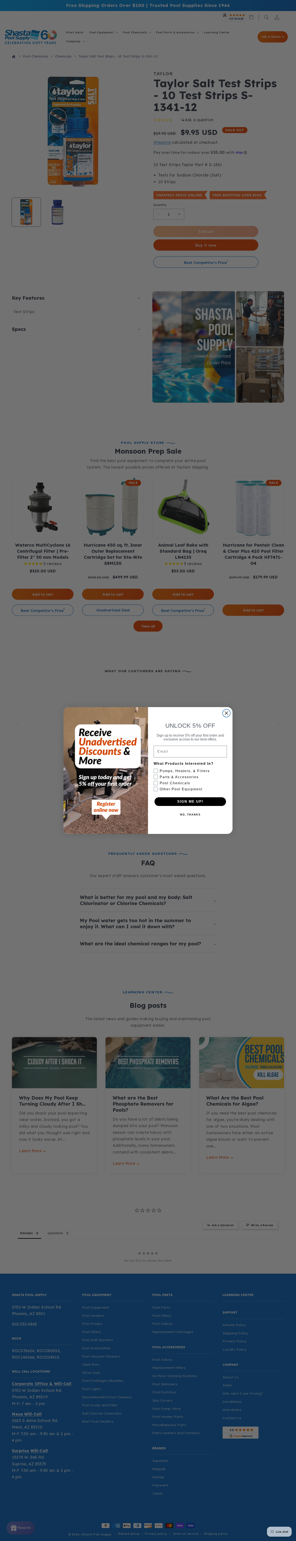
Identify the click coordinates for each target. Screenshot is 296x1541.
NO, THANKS (190, 814)
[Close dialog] (226, 713)
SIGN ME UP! (190, 801)
